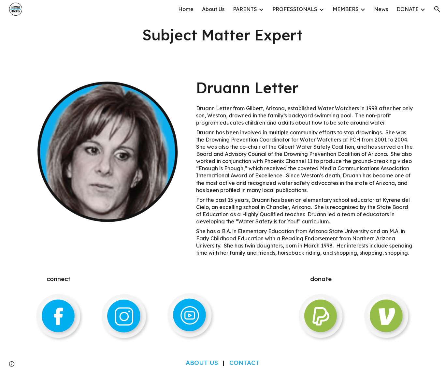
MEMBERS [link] (346, 9)
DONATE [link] (407, 9)
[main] (222, 34)
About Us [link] (213, 9)
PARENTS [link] (245, 9)
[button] (437, 9)
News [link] (381, 9)
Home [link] (186, 9)
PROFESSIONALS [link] (294, 9)
